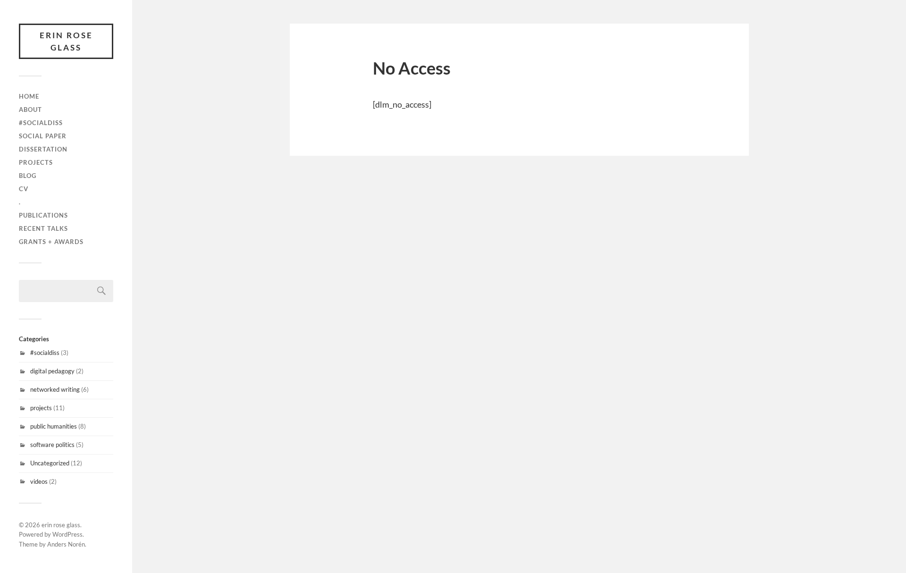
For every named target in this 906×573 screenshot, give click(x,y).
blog (27, 175)
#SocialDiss (41, 122)
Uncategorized (49, 463)
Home (29, 96)
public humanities (53, 426)
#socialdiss (44, 352)
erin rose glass (66, 41)
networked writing (55, 389)
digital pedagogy (52, 371)
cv (23, 189)
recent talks (43, 228)
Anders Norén (66, 544)
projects (36, 162)
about (30, 109)
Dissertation (43, 149)
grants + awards (51, 241)
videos (39, 481)
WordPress (67, 534)
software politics (52, 444)
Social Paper (43, 136)
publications (43, 215)
